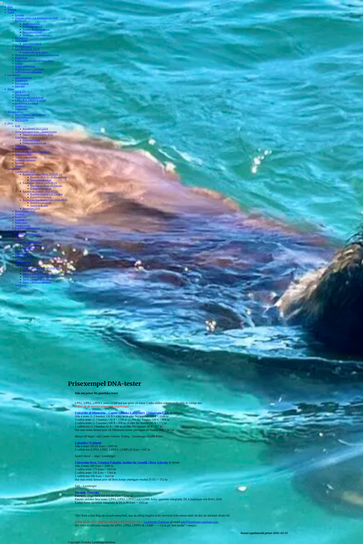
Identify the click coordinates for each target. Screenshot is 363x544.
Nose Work (21, 253)
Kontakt (19, 15)
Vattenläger (29, 248)
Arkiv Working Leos (26, 265)
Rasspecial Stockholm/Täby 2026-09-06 (45, 200)
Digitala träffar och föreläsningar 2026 (36, 18)
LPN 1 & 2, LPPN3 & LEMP (30, 100)
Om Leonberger (23, 77)
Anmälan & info (39, 205)
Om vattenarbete (32, 242)
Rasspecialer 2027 (25, 211)
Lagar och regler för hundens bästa (34, 60)
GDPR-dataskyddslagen (28, 72)
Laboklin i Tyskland (88, 442)
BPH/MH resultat (24, 117)
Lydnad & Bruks (24, 256)
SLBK (11, 12)
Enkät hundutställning (27, 228)
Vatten (18, 239)
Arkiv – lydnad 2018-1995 (37, 273)
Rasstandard (22, 83)
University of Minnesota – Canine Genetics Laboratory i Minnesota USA (121, 412)
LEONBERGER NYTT (27, 49)
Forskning (20, 106)
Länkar (19, 63)
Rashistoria (21, 80)
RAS (17, 126)
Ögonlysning (22, 94)
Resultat (19, 214)
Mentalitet (13, 111)
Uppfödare (21, 137)
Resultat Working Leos (28, 234)
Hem (10, 6)
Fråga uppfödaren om (34, 143)
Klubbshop (21, 57)
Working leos (15, 231)
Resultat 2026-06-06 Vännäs (46, 185)
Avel (10, 123)
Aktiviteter (21, 40)
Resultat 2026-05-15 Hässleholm (48, 177)
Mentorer (20, 165)
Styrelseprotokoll (32, 32)
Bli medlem (21, 38)
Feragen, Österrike (87, 492)
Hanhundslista (23, 148)
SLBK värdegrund (25, 66)
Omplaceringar (23, 154)
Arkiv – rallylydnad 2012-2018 (40, 276)
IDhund (19, 259)
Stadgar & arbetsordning (36, 29)
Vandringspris (23, 225)
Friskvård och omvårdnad (29, 97)
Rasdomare (21, 222)
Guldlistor (20, 217)
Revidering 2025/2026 (35, 128)
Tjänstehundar (23, 262)
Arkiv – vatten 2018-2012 (37, 279)
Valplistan (20, 146)
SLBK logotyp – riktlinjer (29, 69)
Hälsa (11, 89)
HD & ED (20, 92)
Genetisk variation (25, 160)
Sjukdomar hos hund (26, 103)
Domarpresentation (40, 180)
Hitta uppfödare (31, 140)
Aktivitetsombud (32, 43)
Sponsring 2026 (31, 208)
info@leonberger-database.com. (200, 522)
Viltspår (19, 236)
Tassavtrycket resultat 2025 (38, 134)
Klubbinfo (21, 21)
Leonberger (14, 74)
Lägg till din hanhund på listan (32, 151)
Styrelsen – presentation (36, 35)
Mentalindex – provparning (30, 114)
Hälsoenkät (21, 109)
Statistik (20, 163)
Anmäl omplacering (26, 157)
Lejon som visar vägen (35, 52)
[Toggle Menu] (1, 2)
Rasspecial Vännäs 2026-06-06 (40, 182)
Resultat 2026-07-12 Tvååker (46, 194)
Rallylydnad (22, 251)
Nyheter (12, 9)
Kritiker (19, 219)
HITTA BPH (21, 120)
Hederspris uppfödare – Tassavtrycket (36, 131)
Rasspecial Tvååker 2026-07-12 (40, 191)
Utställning (14, 168)
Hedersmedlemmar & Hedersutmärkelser (37, 55)
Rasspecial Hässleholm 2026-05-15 (42, 174)
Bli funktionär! (23, 46)
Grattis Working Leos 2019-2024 (41, 268)
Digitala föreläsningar (35, 245)
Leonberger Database (156, 522)
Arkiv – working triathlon (37, 282)
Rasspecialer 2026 (25, 171)
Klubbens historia (33, 26)
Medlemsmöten (31, 23)
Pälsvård (20, 86)
